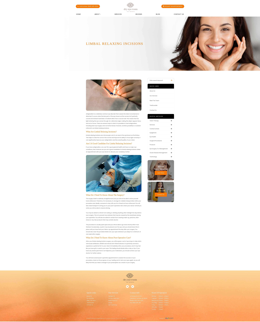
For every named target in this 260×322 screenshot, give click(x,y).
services (152, 125)
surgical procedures (156, 141)
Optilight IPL (111, 296)
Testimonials (153, 105)
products (152, 145)
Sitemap (125, 318)
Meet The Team (154, 100)
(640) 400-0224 (138, 300)
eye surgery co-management (159, 149)
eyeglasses (153, 133)
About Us (152, 91)
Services (118, 14)
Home (78, 14)
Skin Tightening (112, 305)
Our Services (153, 96)
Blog (158, 14)
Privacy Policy (119, 318)
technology (153, 157)
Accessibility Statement (110, 318)
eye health (153, 137)
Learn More (160, 173)
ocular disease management (158, 153)
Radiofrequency (112, 300)
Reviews (139, 14)
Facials (110, 303)
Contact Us (179, 14)
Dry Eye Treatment (113, 298)
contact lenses (154, 129)
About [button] (97, 14)
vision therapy (154, 121)
